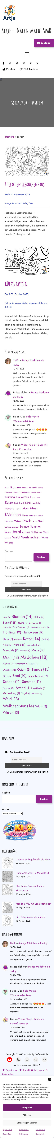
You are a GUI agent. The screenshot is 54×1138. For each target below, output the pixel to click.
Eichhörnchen (25, 492)
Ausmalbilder (21, 203)
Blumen (15, 487)
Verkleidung (36, 532)
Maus (26, 508)
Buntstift (33, 487)
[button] (49, 1079)
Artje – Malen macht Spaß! (27, 30)
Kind (16, 503)
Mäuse (25, 515)
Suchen (9, 551)
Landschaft (37, 503)
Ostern (17, 521)
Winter (9, 543)
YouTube (45, 43)
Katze (9, 502)
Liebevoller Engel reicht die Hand (33, 859)
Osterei (40, 515)
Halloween (22, 497)
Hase (32, 497)
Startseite (9, 137)
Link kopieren (31, 69)
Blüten (25, 487)
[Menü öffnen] (27, 54)
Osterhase (9, 521)
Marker (18, 508)
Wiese (45, 537)
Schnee (24, 526)
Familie (33, 493)
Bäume (40, 487)
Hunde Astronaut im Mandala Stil (33, 873)
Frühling (10, 497)
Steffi (7, 194)
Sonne (8, 532)
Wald (16, 537)
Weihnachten (30, 537)
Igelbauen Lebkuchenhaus (25, 184)
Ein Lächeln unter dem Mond (31, 917)
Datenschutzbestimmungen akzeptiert (28, 595)
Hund (38, 497)
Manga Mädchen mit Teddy (33, 943)
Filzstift (39, 493)
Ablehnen (27, 1115)
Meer (34, 508)
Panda (27, 520)
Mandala (9, 508)
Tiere (31, 203)
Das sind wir (12, 1070)
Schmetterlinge (11, 526)
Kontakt (26, 1070)
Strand (17, 532)
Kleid (21, 502)
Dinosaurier (8, 493)
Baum (6, 488)
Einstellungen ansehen (27, 1123)
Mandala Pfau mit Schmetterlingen (33, 904)
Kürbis (28, 502)
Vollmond (8, 538)
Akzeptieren (27, 1107)
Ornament (33, 515)
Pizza (35, 521)
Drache (16, 493)
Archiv (5, 809)
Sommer (35, 526)
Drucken (10, 69)
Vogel (45, 532)
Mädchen (13, 515)
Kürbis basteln (16, 283)
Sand (41, 521)
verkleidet (26, 532)
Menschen (33, 303)
